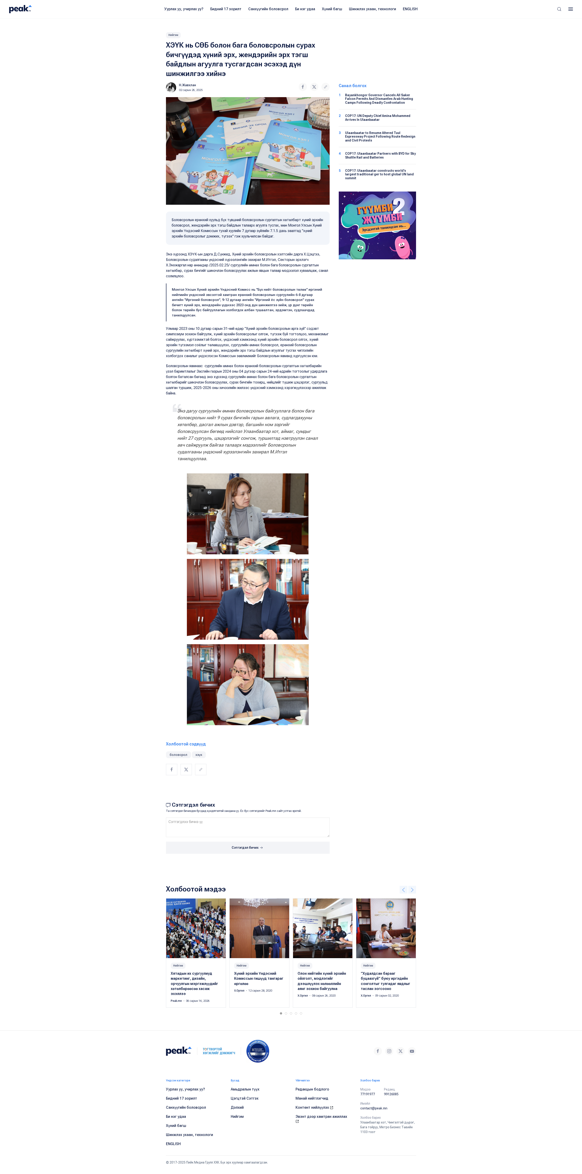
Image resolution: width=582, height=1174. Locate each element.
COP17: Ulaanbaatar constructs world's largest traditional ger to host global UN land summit (379, 174)
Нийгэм (173, 35)
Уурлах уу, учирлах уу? (183, 9)
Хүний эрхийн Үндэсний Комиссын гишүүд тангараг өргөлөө (258, 978)
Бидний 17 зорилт (225, 9)
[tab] (281, 1013)
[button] (559, 9)
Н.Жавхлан (187, 85)
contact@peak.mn (373, 1108)
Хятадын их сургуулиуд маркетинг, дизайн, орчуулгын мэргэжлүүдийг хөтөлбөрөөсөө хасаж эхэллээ (194, 983)
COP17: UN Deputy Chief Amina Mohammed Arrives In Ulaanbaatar (377, 117)
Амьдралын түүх (245, 1089)
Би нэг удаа (305, 9)
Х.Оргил (239, 990)
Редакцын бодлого (312, 1089)
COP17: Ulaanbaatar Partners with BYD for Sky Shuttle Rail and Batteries (380, 155)
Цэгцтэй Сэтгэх (244, 1098)
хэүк (199, 755)
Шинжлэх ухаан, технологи (372, 9)
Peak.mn (177, 1000)
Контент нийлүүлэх (313, 1107)
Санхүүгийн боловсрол (268, 9)
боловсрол (178, 755)
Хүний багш (332, 9)
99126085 (391, 1094)
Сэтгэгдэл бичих (245, 847)
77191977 (367, 1094)
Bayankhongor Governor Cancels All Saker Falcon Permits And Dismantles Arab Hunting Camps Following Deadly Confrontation (379, 99)
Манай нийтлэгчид (312, 1098)
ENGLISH (410, 9)
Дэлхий (237, 1107)
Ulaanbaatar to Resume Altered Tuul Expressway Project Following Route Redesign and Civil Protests (380, 136)
